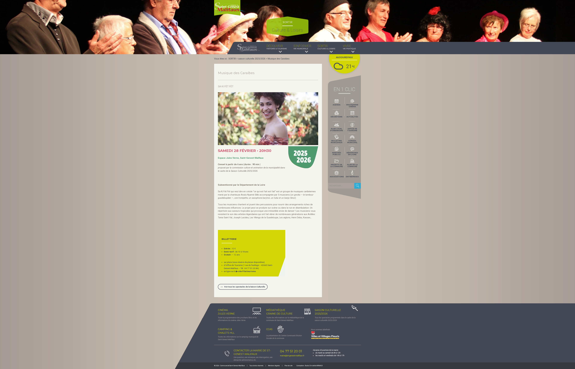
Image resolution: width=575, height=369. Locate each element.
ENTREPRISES (352, 177)
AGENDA (336, 105)
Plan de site (288, 365)
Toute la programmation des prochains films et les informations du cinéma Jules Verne (237, 319)
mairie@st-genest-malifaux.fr (292, 356)
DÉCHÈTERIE (336, 117)
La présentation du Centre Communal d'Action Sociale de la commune (284, 337)
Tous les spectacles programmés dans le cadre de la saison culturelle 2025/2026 (335, 319)
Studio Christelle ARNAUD (314, 365)
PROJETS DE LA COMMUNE (336, 166)
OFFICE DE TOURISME (352, 130)
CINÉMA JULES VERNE (226, 312)
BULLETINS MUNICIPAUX (336, 142)
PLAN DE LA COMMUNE (352, 166)
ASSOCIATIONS (337, 177)
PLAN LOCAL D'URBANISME (336, 130)
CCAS (269, 329)
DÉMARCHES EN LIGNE (352, 154)
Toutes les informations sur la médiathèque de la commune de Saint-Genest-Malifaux (285, 319)
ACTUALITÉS (352, 117)
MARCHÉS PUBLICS (336, 154)
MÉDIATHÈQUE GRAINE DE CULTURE (279, 312)
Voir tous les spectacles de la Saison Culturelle (244, 287)
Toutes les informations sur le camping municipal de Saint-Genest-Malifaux (238, 338)
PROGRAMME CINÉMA (352, 106)
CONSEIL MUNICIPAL (352, 142)
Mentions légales (274, 365)
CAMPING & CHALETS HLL (226, 331)
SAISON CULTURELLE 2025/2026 (328, 312)
